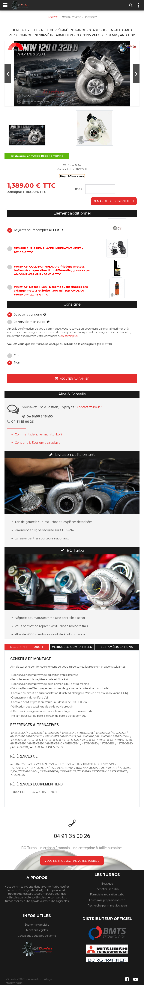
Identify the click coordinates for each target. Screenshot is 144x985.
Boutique (107, 883)
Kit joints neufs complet (38, 230)
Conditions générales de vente (37, 935)
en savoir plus (68, 336)
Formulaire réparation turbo (107, 894)
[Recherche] (130, 5)
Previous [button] (7, 73)
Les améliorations (117, 647)
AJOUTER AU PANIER (74, 378)
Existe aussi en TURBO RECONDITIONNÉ (36, 155)
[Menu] (5, 5)
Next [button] (136, 73)
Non (17, 362)
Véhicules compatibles (72, 647)
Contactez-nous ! (89, 407)
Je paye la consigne (28, 314)
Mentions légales (37, 930)
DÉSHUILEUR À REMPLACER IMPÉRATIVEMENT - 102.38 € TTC (48, 250)
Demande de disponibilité (114, 201)
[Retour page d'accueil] (19, 5)
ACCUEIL (53, 17)
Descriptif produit (27, 647)
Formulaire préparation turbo (107, 900)
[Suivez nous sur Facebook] (127, 979)
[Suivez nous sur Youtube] (135, 979)
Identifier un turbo (107, 889)
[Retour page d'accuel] (37, 948)
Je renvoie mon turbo (30, 322)
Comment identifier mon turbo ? (38, 434)
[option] (72, 74)
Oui (16, 355)
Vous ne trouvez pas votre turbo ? (72, 860)
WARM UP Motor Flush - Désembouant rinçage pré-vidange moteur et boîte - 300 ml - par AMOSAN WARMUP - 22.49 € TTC (51, 290)
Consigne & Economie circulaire (37, 442)
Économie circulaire (37, 924)
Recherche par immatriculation (107, 905)
